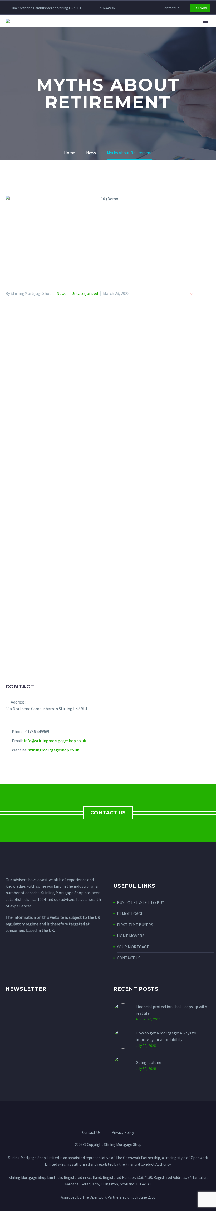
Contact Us (170, 8)
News (61, 293)
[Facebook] (137, 8)
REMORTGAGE (130, 913)
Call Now (200, 8)
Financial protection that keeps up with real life (171, 1010)
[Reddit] (47, 678)
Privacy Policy (123, 1133)
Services (79, 28)
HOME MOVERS (130, 935)
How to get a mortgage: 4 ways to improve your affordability (166, 1036)
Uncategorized (84, 293)
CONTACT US (108, 813)
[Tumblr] (32, 678)
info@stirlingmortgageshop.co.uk (55, 740)
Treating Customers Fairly (175, 28)
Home (54, 28)
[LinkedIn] (39, 678)
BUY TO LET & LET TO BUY (140, 902)
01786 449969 (105, 8)
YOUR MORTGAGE (133, 946)
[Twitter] (16, 678)
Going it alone (148, 1062)
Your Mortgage (117, 28)
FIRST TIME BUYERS (135, 924)
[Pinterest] (24, 678)
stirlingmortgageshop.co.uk (53, 750)
